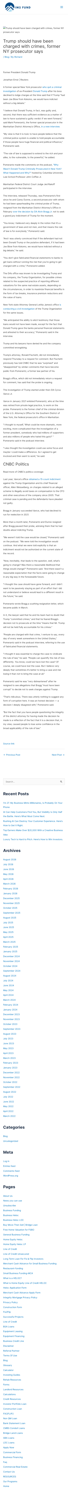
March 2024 (9, 1000)
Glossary (7, 1365)
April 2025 (8, 937)
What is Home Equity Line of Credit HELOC (25, 1283)
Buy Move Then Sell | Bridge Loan (20, 1225)
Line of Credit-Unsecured (16, 1254)
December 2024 (11, 956)
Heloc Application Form (15, 1287)
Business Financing (13, 1457)
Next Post (58, 755)
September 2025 (11, 913)
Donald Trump (40, 91)
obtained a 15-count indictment (45, 479)
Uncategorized (10, 1141)
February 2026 (10, 888)
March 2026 (9, 883)
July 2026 (8, 864)
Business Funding (12, 1210)
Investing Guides (11, 1375)
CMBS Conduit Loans (14, 1428)
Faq (5, 1462)
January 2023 (10, 1067)
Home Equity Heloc (13, 1239)
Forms (6, 1384)
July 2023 (8, 1038)
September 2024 (11, 971)
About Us (7, 1196)
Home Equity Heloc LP (14, 1244)
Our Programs (10, 1481)
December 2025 (11, 898)
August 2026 (9, 859)
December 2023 (11, 1014)
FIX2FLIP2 (8, 1413)
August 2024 (9, 975)
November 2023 (11, 1019)
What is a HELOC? (12, 1278)
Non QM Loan (10, 1418)
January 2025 (10, 951)
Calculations (9, 1394)
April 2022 (8, 1111)
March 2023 (9, 1058)
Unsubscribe (9, 1205)
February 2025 (10, 946)
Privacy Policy (10, 1302)
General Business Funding (16, 1234)
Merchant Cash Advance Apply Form (21, 1292)
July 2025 (8, 922)
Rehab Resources (12, 1379)
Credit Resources (12, 1399)
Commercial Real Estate (15, 1467)
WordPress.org (10, 1175)
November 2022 (11, 1077)
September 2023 (11, 1029)
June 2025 (8, 927)
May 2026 (8, 874)
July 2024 (8, 980)
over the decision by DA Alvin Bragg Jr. (32, 211)
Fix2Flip (7, 1312)
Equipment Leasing (12, 1331)
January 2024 (10, 1009)
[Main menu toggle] (62, 7)
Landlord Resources (13, 1389)
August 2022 (9, 1092)
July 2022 (8, 1096)
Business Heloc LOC (13, 1220)
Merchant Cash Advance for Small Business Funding (29, 1263)
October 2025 (10, 908)
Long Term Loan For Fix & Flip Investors (23, 1259)
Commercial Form (12, 1452)
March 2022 (9, 1116)
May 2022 (8, 1106)
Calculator (8, 1370)
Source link (8, 743)
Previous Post (11, 755)
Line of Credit (10, 1249)
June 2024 (8, 985)
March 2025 (9, 942)
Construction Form (12, 1307)
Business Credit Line (13, 1341)
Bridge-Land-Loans (13, 1433)
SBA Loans (8, 1438)
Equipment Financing (13, 1336)
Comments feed (11, 1171)
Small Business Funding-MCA (18, 1273)
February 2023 (10, 1063)
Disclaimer (8, 1346)
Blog (7, 57)
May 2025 (8, 932)
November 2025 (11, 903)
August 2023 (9, 1034)
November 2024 (11, 961)
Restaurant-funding (13, 1268)
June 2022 (8, 1101)
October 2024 (10, 966)
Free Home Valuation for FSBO (18, 1229)
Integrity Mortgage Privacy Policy (20, 1297)
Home (6, 1486)
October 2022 (10, 1082)
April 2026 (8, 879)
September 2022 (11, 1087)
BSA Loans (8, 1326)
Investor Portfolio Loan (14, 1404)
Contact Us (9, 1471)
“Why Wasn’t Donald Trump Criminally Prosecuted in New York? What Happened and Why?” (32, 169)
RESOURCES (9, 1476)
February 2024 (10, 1005)
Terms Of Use (10, 1355)
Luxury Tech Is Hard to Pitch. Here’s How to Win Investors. (33, 839)
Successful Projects (13, 1317)
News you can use (12, 1200)
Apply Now (8, 1447)
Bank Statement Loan (14, 1423)
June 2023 (8, 1043)
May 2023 (8, 1048)
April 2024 (8, 995)
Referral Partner (11, 1351)
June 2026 (8, 869)
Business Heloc (11, 1215)
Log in (6, 1161)
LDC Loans (8, 1442)
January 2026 (10, 893)
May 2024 (8, 990)
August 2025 (9, 917)
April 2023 (8, 1053)
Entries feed (9, 1166)
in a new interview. (50, 126)
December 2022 (11, 1072)
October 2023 (10, 1024)
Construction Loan (12, 1409)
